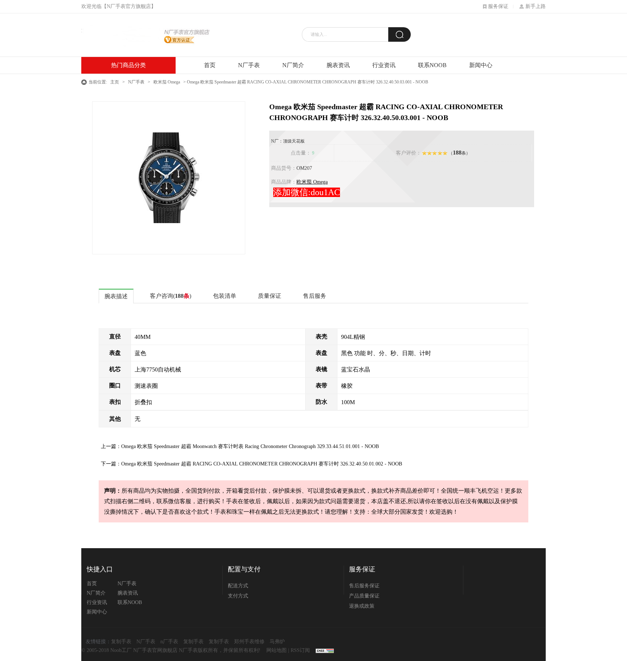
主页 (114, 82)
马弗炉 (277, 641)
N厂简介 (293, 65)
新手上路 (535, 6)
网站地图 (276, 650)
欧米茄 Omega (166, 82)
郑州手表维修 (249, 641)
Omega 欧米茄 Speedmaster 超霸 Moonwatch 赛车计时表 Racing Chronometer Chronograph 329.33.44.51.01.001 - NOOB (250, 446)
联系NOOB (432, 65)
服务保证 (498, 6)
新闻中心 (480, 65)
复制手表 (121, 641)
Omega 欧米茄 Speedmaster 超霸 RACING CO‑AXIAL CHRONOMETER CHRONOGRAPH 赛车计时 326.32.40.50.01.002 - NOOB (261, 464)
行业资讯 (384, 65)
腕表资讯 (338, 65)
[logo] (145, 35)
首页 (210, 65)
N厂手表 (249, 65)
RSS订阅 (300, 650)
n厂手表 (169, 641)
